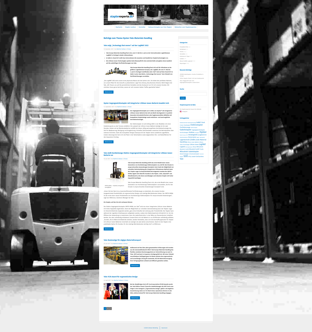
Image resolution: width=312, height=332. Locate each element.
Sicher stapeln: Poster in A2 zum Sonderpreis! (192, 78)
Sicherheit (202, 154)
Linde (192, 139)
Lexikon (182, 58)
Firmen (129, 49)
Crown (181, 125)
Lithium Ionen (194, 144)
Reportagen (183, 63)
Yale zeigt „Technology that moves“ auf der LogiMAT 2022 (126, 45)
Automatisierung (192, 122)
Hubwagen (197, 132)
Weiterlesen (108, 92)
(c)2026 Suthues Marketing (151, 328)
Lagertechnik (185, 140)
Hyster (203, 132)
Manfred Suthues (121, 49)
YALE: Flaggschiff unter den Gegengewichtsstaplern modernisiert (189, 81)
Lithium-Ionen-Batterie (193, 142)
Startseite (119, 27)
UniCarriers (200, 156)
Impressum (164, 328)
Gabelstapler (185, 129)
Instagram (184, 111)
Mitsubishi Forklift (184, 149)
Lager (198, 137)
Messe (194, 147)
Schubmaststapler (194, 154)
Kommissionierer (184, 137)
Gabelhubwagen (194, 127)
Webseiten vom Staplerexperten (185, 27)
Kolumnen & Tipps (185, 56)
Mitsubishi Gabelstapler (189, 151)
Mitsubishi (200, 147)
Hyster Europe (183, 135)
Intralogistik (193, 135)
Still (186, 156)
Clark (203, 122)
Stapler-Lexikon (130, 27)
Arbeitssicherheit (183, 122)
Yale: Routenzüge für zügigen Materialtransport (122, 240)
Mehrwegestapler (188, 146)
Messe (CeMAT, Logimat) (186, 61)
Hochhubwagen (184, 132)
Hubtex (191, 132)
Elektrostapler (197, 125)
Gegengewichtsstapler (198, 130)
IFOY (187, 135)
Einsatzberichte (184, 47)
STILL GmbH (191, 156)
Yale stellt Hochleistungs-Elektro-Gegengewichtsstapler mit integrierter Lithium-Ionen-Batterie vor (138, 154)
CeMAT (198, 122)
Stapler (181, 156)
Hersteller (142, 27)
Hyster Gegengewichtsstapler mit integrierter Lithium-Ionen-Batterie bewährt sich (136, 103)
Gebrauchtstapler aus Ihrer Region (160, 27)
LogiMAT (202, 144)
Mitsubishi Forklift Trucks (196, 149)
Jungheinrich (202, 135)
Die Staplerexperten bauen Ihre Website (190, 109)
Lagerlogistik (202, 137)
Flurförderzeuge (185, 127)
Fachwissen (183, 49)
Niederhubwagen (184, 154)
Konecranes (192, 137)
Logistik (182, 147)
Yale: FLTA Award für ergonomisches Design (121, 277)
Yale (181, 159)
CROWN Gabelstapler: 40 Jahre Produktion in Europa (191, 75)
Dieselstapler (187, 125)
